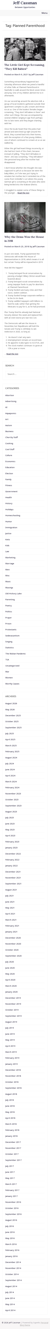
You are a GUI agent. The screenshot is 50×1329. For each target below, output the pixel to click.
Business (9, 431)
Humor (8, 521)
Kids (7, 545)
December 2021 (13, 871)
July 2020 (9, 961)
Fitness (8, 485)
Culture (8, 455)
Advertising (10, 401)
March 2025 (11, 745)
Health (8, 497)
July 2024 (9, 763)
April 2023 (10, 835)
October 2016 (12, 1208)
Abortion (9, 395)
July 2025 (9, 733)
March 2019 (11, 1052)
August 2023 (11, 811)
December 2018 (13, 1070)
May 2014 (10, 1304)
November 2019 (13, 1003)
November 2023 (13, 793)
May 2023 (10, 829)
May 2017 (10, 1178)
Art (6, 419)
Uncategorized (12, 665)
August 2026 (11, 703)
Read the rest (23, 193)
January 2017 (11, 1196)
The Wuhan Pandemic (15, 653)
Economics (10, 461)
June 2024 (10, 769)
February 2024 (12, 787)
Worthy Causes (12, 683)
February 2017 (12, 1190)
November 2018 (13, 1076)
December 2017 (13, 1142)
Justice (8, 533)
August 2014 (11, 1286)
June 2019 (10, 1034)
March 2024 (11, 781)
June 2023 (10, 823)
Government (11, 491)
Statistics (9, 647)
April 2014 (10, 1310)
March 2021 (11, 919)
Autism (8, 425)
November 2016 (13, 1202)
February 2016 (12, 1250)
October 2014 (12, 1274)
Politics (8, 611)
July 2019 (9, 1027)
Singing (8, 641)
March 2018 (11, 1124)
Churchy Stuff (11, 437)
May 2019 (10, 1039)
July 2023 (9, 817)
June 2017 (10, 1172)
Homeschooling (12, 515)
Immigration (11, 527)
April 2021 (10, 913)
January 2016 (11, 1256)
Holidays (9, 509)
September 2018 (13, 1088)
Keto (7, 539)
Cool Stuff (9, 449)
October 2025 (12, 721)
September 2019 (13, 1016)
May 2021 (10, 907)
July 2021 (9, 895)
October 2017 (12, 1154)
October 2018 (12, 1082)
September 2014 (13, 1280)
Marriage (9, 563)
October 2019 (12, 1009)
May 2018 (10, 1112)
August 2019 (11, 1021)
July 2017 (9, 1166)
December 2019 (13, 998)
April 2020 (10, 979)
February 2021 (12, 925)
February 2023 (12, 841)
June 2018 (10, 1106)
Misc (7, 575)
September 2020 (13, 955)
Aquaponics (10, 413)
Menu (44, 13)
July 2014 (9, 1292)
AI (6, 407)
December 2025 (13, 715)
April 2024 (10, 775)
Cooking (9, 443)
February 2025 (12, 751)
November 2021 (13, 877)
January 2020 (11, 991)
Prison (8, 623)
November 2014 (13, 1268)
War (7, 671)
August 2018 (11, 1094)
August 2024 (11, 757)
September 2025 (13, 727)
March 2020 (11, 985)
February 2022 (12, 859)
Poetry (8, 605)
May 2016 (10, 1238)
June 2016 (10, 1232)
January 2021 (11, 931)
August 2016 (11, 1220)
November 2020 (13, 943)
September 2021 (13, 883)
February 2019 (12, 1058)
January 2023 (11, 847)
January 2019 (11, 1064)
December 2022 (13, 853)
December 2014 (13, 1262)
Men (7, 569)
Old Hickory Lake (13, 593)
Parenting (10, 599)
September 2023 (13, 805)
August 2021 (11, 889)
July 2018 (9, 1100)
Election (9, 473)
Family (8, 479)
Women (9, 677)
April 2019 (10, 1046)
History (8, 503)
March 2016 (11, 1244)
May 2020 (10, 973)
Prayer (8, 617)
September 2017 (13, 1160)
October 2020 (12, 949)
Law (7, 551)
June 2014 (10, 1298)
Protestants (10, 629)
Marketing (10, 557)
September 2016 (13, 1214)
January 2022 (11, 865)
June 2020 (10, 967)
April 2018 (10, 1118)
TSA (7, 659)
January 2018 (11, 1136)
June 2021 (10, 901)
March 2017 (11, 1184)
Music (8, 581)
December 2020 (13, 937)
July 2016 (9, 1226)
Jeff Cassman (25, 2)
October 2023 (12, 799)
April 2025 (10, 739)
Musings (9, 587)
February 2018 (12, 1130)
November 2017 (13, 1148)
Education (10, 467)
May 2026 (10, 709)
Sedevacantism (12, 635)
